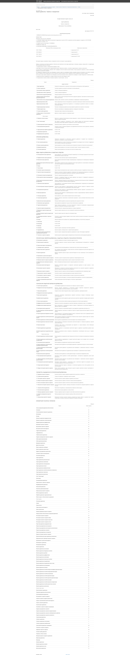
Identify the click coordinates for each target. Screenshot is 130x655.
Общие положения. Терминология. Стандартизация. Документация (66, 6)
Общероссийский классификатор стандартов (51, 1)
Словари (79, 6)
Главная (38, 6)
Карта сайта (68, 654)
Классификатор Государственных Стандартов (69, 1)
